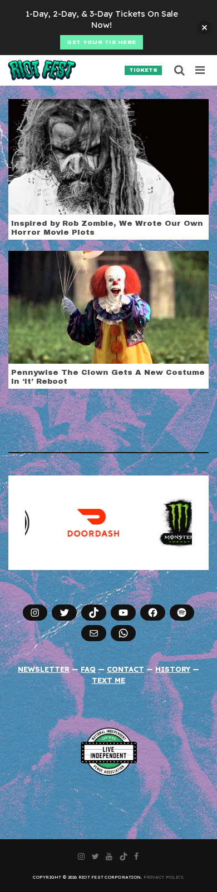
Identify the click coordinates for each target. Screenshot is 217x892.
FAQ (88, 669)
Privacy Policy (163, 877)
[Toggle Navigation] (200, 70)
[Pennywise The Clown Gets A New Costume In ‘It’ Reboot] (108, 306)
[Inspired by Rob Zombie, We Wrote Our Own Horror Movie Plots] (108, 155)
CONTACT (125, 669)
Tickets (143, 70)
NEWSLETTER (44, 669)
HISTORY (172, 669)
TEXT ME (108, 680)
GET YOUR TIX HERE (101, 42)
